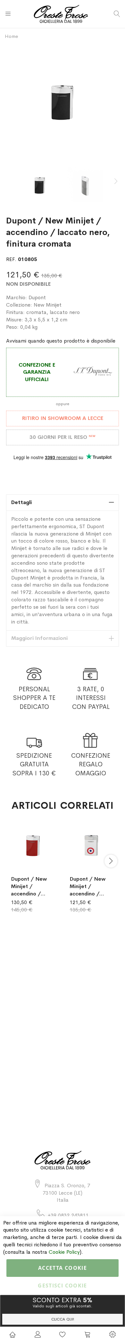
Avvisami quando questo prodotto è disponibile (60, 340)
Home (11, 36)
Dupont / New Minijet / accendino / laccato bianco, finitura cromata (89, 886)
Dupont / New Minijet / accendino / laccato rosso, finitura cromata (31, 886)
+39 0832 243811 (68, 1215)
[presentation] (116, 181)
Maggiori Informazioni (39, 638)
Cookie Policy (64, 1252)
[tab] (62, 502)
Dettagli (21, 502)
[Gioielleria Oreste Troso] (62, 14)
